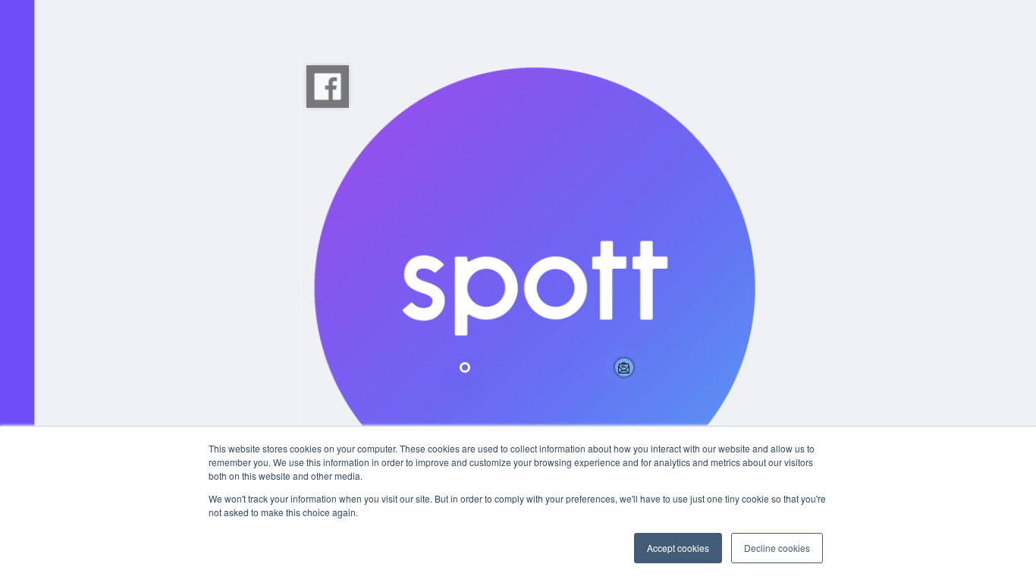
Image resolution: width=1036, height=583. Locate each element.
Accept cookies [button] (678, 547)
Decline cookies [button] (777, 547)
